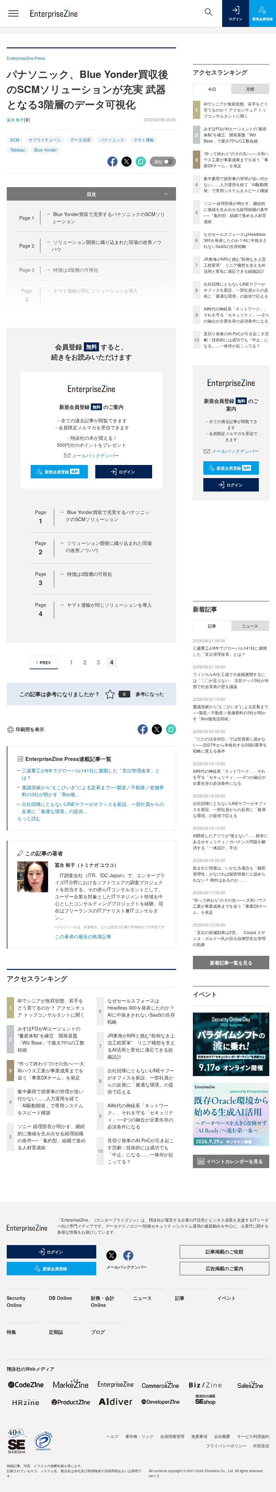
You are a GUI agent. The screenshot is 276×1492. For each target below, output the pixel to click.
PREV (45, 662)
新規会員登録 (61, 472)
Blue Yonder (45, 150)
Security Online (16, 1301)
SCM (14, 139)
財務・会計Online (102, 1301)
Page (26, 217)
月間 (250, 89)
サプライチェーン (45, 139)
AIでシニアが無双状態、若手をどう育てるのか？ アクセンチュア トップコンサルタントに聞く (51, 1007)
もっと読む (29, 818)
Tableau (17, 150)
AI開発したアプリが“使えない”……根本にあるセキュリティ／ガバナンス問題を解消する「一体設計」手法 (230, 841)
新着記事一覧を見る (231, 962)
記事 (212, 626)
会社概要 (222, 1436)
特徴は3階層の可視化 (89, 573)
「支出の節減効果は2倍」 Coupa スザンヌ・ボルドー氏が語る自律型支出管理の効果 (229, 938)
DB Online (60, 1297)
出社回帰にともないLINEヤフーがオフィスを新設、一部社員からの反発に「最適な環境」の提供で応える (140, 1081)
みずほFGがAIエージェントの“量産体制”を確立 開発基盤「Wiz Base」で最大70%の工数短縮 (51, 1039)
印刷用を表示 (30, 729)
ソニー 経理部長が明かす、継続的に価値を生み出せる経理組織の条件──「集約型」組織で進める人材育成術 (51, 1137)
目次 (91, 193)
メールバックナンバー (95, 455)
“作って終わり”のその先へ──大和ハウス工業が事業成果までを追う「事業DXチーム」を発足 (51, 1070)
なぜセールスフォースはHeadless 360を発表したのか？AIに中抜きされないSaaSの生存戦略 (141, 1011)
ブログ (98, 1331)
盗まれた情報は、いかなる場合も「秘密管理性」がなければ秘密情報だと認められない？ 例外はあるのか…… (229, 874)
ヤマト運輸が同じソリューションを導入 (109, 604)
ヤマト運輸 (144, 139)
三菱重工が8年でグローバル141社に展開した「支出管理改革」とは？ (230, 651)
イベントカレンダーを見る (234, 1161)
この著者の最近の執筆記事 (83, 936)
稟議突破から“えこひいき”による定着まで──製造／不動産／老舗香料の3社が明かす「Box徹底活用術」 (230, 712)
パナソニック (112, 139)
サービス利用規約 (253, 1436)
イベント (226, 1297)
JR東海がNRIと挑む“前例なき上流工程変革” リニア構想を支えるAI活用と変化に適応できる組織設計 (141, 1046)
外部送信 (261, 1445)
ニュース (250, 626)
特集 (11, 1331)
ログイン (127, 472)
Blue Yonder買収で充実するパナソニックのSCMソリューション (107, 515)
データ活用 (80, 139)
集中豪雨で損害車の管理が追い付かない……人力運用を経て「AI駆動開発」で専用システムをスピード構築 (50, 1102)
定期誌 (56, 1331)
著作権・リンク (139, 1436)
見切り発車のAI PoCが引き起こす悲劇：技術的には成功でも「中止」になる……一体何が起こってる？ (140, 1151)
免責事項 (199, 1436)
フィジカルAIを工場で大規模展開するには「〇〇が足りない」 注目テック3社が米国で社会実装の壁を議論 (231, 680)
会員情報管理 (172, 1436)
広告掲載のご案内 (224, 1268)
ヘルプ (112, 1436)
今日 (212, 89)
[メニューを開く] (13, 13)
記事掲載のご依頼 (224, 1251)
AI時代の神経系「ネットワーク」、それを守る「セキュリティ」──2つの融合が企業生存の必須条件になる (140, 1116)
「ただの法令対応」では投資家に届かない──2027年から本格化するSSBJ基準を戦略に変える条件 (230, 745)
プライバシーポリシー (226, 1445)
